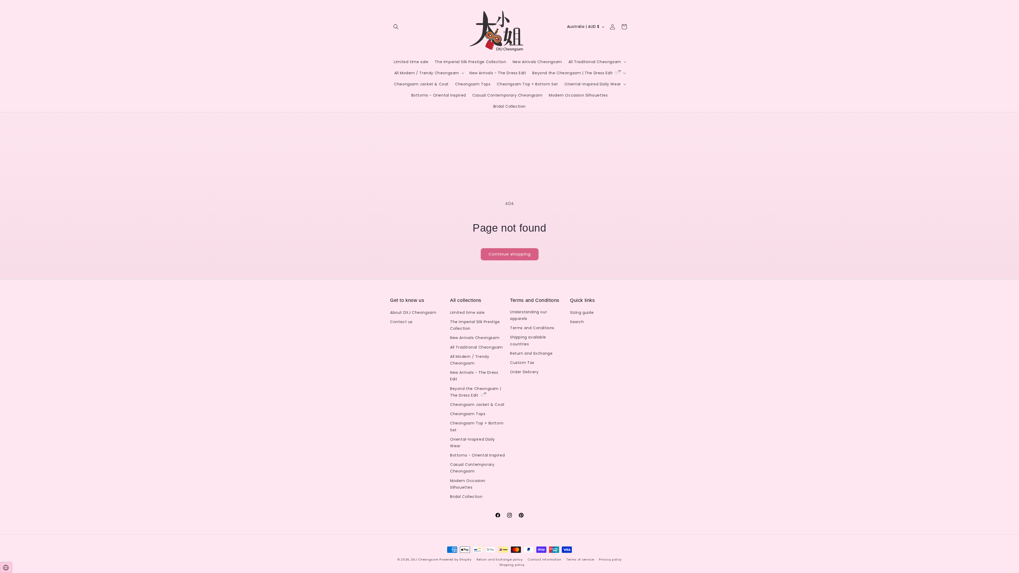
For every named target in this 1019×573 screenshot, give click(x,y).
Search (577, 321)
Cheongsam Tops (467, 413)
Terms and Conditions (532, 328)
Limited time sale (467, 312)
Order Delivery (524, 372)
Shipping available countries (528, 340)
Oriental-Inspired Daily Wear (472, 443)
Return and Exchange (531, 353)
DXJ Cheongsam (424, 559)
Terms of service (580, 559)
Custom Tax (522, 362)
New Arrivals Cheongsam (474, 337)
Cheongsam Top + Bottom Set (476, 426)
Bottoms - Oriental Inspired (477, 455)
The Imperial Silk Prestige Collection (475, 325)
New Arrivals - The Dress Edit (474, 376)
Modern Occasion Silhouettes (467, 484)
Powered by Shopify (455, 559)
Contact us (401, 321)
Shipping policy (512, 565)
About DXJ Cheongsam (413, 312)
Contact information (544, 559)
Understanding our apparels (528, 315)
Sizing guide (582, 312)
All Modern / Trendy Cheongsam (469, 360)
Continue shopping (510, 254)
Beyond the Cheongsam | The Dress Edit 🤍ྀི (475, 392)
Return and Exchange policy (500, 559)
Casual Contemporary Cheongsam (472, 468)
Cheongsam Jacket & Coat (477, 404)
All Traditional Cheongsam (476, 347)
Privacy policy (610, 559)
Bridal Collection (466, 496)
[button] (396, 27)
